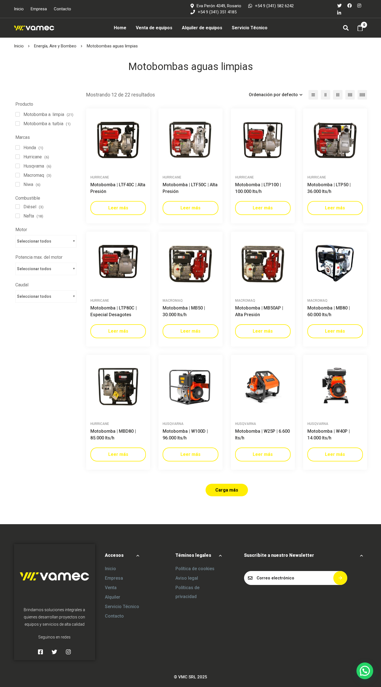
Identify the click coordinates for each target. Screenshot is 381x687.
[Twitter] (339, 5)
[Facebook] (349, 5)
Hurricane (99, 177)
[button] (364, 670)
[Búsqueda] (346, 28)
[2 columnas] (325, 95)
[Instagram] (359, 5)
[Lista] (313, 95)
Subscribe (340, 578)
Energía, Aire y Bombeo (55, 46)
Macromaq (173, 301)
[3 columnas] (338, 95)
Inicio (19, 46)
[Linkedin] (339, 12)
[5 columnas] (362, 95)
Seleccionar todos (34, 241)
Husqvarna (173, 424)
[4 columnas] (350, 95)
